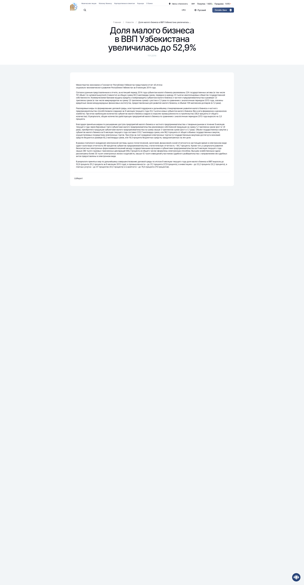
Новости (130, 22)
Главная (117, 22)
